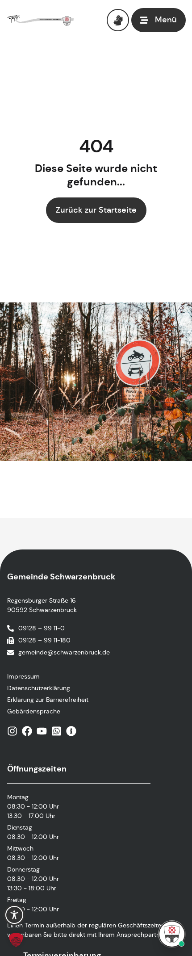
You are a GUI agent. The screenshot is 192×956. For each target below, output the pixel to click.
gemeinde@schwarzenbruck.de (64, 652)
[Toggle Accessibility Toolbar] (14, 915)
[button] (16, 940)
